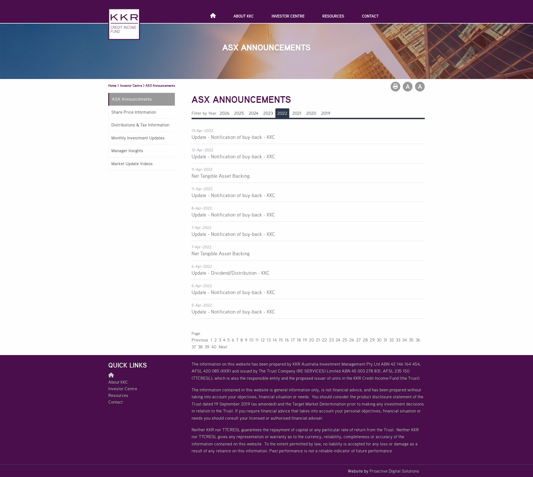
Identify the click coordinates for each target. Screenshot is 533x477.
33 (398, 340)
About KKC (243, 16)
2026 (225, 113)
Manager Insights (127, 150)
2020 (311, 113)
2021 (296, 113)
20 (311, 340)
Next (222, 347)
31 (385, 340)
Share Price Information (133, 112)
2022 (282, 113)
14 (275, 340)
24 (338, 340)
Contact (370, 16)
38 (200, 347)
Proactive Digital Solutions (394, 471)
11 (257, 340)
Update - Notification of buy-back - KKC (233, 137)
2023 (268, 113)
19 (305, 340)
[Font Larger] (420, 86)
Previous (200, 340)
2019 (325, 113)
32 (391, 340)
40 (213, 347)
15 (281, 340)
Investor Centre (288, 16)
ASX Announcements (132, 99)
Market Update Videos (132, 163)
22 (324, 340)
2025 (239, 113)
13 (269, 340)
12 (263, 340)
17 (293, 340)
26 (351, 340)
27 (358, 340)
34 (404, 340)
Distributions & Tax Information (140, 124)
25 (344, 340)
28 (365, 340)
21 (318, 340)
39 (207, 347)
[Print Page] (395, 86)
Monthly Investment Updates (138, 138)
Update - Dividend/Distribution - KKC (231, 273)
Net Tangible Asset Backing (221, 176)
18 (299, 340)
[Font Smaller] (408, 86)
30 (379, 340)
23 (331, 340)
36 (418, 340)
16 (287, 340)
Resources (333, 16)
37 (194, 347)
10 (251, 340)
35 (411, 340)
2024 (253, 113)
